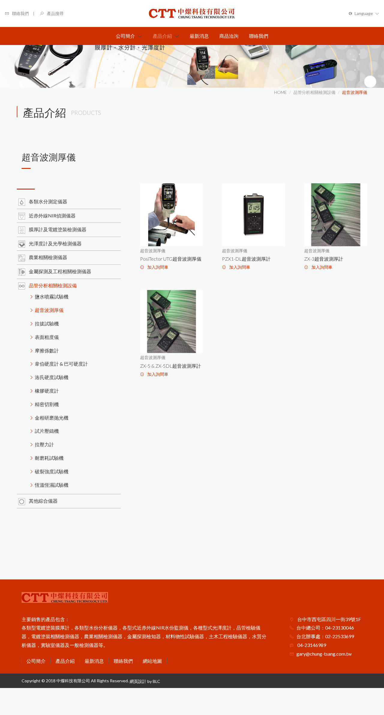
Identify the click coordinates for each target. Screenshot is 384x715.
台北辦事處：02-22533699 (325, 636)
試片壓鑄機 (47, 431)
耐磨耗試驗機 (49, 458)
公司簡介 (36, 661)
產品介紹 (65, 661)
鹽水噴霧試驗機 (51, 296)
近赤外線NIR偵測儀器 (52, 215)
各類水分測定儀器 (48, 201)
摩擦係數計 (47, 350)
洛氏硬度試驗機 (51, 377)
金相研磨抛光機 (51, 417)
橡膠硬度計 (47, 390)
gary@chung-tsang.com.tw (324, 654)
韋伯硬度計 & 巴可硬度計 (61, 363)
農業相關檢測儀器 (48, 257)
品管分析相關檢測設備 (314, 92)
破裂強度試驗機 (51, 471)
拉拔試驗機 (47, 323)
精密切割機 (47, 404)
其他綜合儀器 (43, 501)
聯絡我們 (123, 661)
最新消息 (94, 661)
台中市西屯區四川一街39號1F (328, 619)
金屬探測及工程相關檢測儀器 (60, 271)
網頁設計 (138, 681)
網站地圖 (152, 661)
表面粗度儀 (47, 337)
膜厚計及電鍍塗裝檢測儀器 (57, 229)
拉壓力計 (44, 444)
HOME (280, 92)
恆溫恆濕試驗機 (51, 485)
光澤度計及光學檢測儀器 (55, 243)
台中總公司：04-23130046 (325, 627)
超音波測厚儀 (354, 92)
